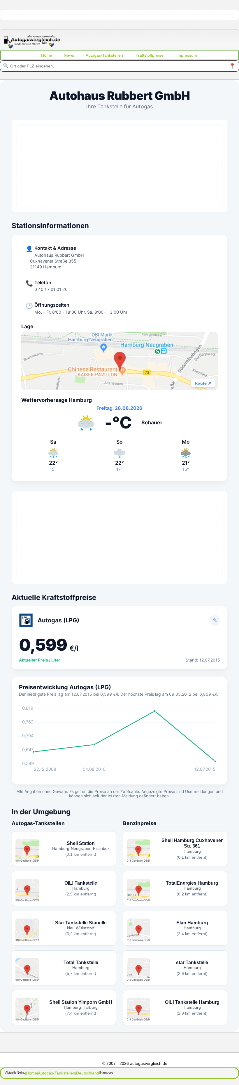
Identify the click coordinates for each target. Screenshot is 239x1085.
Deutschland (87, 1073)
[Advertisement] (119, 165)
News (69, 55)
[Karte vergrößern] (119, 361)
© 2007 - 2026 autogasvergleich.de (134, 1063)
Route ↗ (203, 383)
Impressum (186, 55)
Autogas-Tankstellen (104, 55)
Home (46, 55)
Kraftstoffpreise (150, 55)
